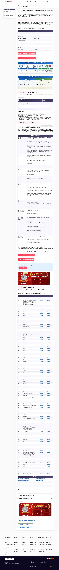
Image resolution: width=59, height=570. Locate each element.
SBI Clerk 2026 (16, 539)
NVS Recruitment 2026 (49, 539)
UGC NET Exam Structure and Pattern (9, 13)
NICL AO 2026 (16, 551)
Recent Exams (42, 1)
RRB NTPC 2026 (32, 539)
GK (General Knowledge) (33, 563)
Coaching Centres (30, 1)
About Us (21, 559)
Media (21, 562)
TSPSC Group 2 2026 (41, 549)
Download (41, 300)
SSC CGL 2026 (7, 537)
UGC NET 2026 (48, 544)
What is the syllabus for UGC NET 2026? (25, 492)
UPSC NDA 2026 (40, 539)
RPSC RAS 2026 (24, 551)
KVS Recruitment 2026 (49, 537)
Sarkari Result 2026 (33, 566)
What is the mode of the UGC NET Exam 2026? (26, 501)
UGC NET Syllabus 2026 (8, 11)
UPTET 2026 (48, 542)
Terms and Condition (43, 562)
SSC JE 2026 (7, 542)
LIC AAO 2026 (16, 549)
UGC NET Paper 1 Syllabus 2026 (9, 15)
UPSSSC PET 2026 (32, 551)
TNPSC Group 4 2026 (41, 544)
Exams (36, 1)
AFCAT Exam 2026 (41, 537)
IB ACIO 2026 (16, 544)
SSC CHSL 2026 (7, 539)
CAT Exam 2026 (32, 549)
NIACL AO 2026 (24, 549)
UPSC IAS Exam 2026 (41, 542)
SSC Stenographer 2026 (8, 552)
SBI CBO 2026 (16, 542)
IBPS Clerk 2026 (24, 539)
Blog (25, 1)
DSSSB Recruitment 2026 (49, 550)
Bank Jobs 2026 (32, 559)
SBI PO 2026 (15, 537)
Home (22, 6)
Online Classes (42, 559)
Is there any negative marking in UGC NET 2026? (26, 498)
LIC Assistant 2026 (24, 544)
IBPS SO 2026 (24, 542)
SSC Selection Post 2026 (8, 548)
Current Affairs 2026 (33, 562)
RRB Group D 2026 (33, 544)
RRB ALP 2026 (32, 537)
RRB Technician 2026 (33, 542)
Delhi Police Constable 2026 (8, 554)
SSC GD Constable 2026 (9, 544)
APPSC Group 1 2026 (41, 551)
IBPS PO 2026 (24, 537)
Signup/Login (49, 1)
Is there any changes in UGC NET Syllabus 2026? (26, 495)
